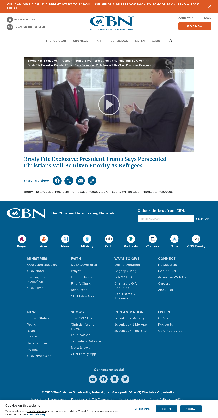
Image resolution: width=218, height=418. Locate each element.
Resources (79, 290)
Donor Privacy (79, 399)
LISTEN (140, 41)
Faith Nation (80, 335)
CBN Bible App (82, 296)
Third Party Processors (131, 399)
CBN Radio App (170, 331)
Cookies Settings (160, 399)
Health (32, 337)
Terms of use (38, 399)
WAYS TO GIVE (127, 258)
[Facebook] (57, 180)
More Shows (80, 348)
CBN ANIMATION (129, 312)
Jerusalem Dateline (86, 341)
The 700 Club (56, 41)
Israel (31, 331)
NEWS (32, 312)
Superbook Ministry (129, 318)
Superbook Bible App (130, 324)
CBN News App (39, 356)
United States (38, 318)
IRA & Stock (123, 277)
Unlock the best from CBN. (161, 210)
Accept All (191, 408)
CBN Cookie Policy (103, 399)
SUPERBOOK (119, 41)
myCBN (179, 399)
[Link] (92, 180)
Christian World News (83, 326)
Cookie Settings (142, 408)
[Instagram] (114, 379)
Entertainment (38, 343)
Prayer (76, 271)
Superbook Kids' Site (130, 331)
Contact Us (185, 18)
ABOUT (157, 41)
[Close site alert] (210, 6)
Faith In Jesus (81, 277)
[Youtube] (93, 379)
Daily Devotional (84, 265)
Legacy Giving (125, 271)
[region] (109, 409)
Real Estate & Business (125, 296)
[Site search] (171, 42)
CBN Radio (166, 318)
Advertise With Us (172, 277)
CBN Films (35, 288)
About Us (165, 290)
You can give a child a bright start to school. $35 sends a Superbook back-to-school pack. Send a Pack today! (103, 6)
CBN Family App (83, 354)
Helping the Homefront (36, 279)
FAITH (99, 41)
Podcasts (165, 324)
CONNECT (167, 258)
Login (207, 18)
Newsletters (167, 265)
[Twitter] (68, 180)
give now (195, 26)
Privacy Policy (59, 399)
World (31, 324)
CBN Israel (35, 271)
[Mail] (80, 180)
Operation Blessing (42, 265)
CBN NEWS (80, 41)
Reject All (166, 408)
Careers (164, 284)
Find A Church (82, 284)
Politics (33, 350)
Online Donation (127, 265)
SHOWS (77, 312)
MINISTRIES (37, 258)
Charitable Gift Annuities (125, 286)
